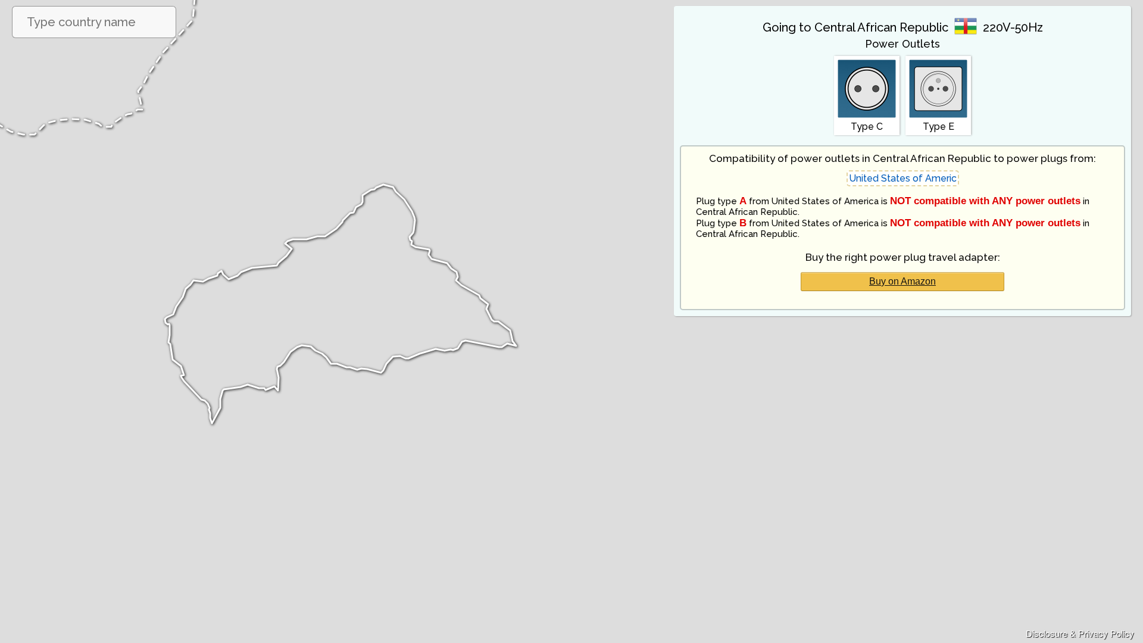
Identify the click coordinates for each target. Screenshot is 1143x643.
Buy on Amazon (902, 281)
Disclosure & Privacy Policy (1080, 633)
